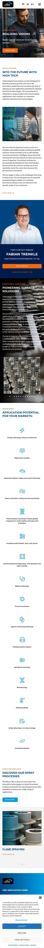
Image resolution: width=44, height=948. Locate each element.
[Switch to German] (23, 4)
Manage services (21, 920)
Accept (22, 926)
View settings (22, 940)
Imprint (33, 945)
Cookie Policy (13, 945)
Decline (22, 933)
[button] (40, 897)
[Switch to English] (27, 4)
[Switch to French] (32, 4)
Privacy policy (24, 945)
